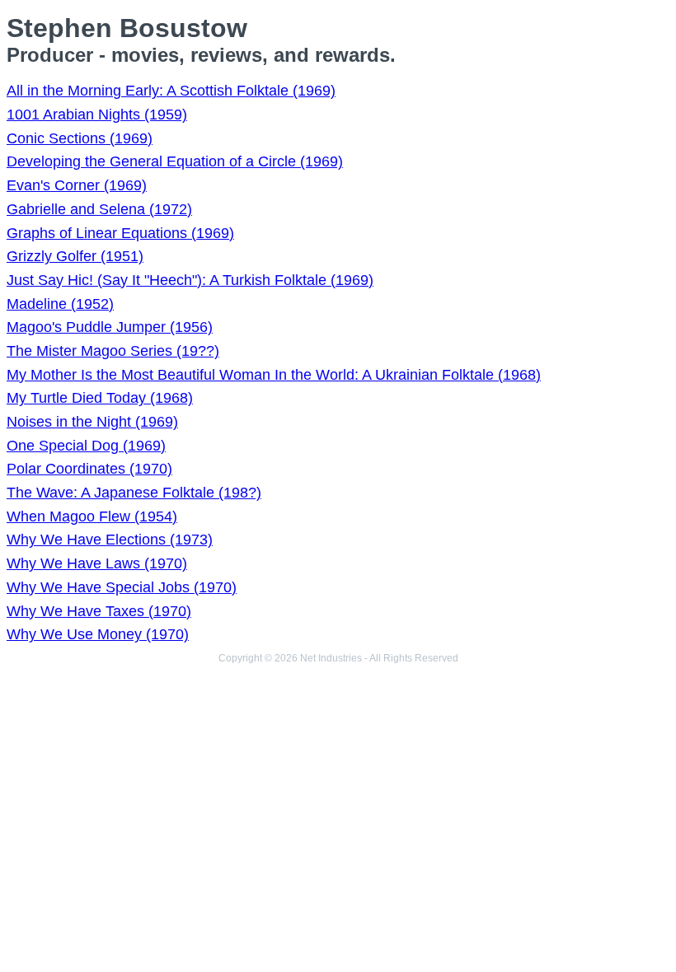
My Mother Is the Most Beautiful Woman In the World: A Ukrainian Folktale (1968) (274, 375)
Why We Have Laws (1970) (97, 563)
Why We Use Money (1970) (98, 634)
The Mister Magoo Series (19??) (113, 351)
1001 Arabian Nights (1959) (97, 114)
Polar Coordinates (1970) (89, 468)
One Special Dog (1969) (86, 445)
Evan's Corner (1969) (77, 185)
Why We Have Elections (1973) (110, 539)
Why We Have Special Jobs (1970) (122, 587)
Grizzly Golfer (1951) (75, 256)
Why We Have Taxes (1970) (99, 611)
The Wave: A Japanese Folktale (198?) (134, 492)
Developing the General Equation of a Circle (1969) (175, 161)
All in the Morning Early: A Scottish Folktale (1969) (171, 90)
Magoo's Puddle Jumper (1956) (110, 327)
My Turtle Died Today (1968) (100, 398)
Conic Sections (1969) (80, 138)
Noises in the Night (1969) (92, 422)
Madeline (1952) (60, 304)
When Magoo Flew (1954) (92, 516)
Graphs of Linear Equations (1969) (120, 233)
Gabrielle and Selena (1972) (99, 209)
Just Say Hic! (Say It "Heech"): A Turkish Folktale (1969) (190, 280)
